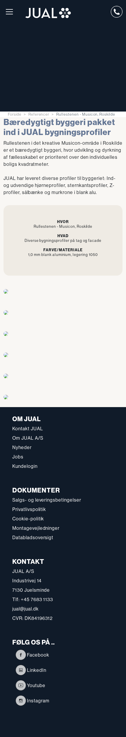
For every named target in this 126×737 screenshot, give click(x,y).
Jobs (17, 457)
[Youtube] (21, 685)
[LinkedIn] (21, 670)
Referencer (39, 114)
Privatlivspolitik (29, 509)
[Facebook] (21, 655)
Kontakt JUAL (27, 428)
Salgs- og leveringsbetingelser (46, 500)
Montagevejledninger (35, 528)
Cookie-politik (28, 519)
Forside (14, 114)
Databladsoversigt (32, 537)
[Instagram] (21, 700)
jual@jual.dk (25, 609)
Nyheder (22, 447)
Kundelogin (25, 466)
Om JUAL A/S (27, 438)
